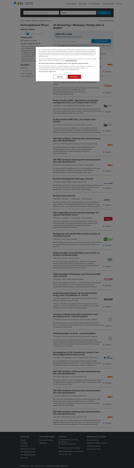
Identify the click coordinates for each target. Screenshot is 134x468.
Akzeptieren (74, 76)
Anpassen (60, 76)
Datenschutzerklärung (71, 60)
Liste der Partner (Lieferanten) (47, 71)
